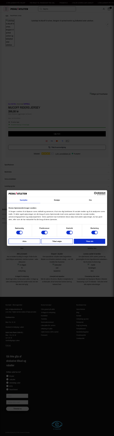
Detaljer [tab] (57, 200)
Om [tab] (90, 200)
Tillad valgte (57, 241)
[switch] (44, 232)
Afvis (24, 241)
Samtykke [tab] (23, 200)
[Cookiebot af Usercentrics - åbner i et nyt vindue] (95, 193)
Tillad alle (89, 241)
